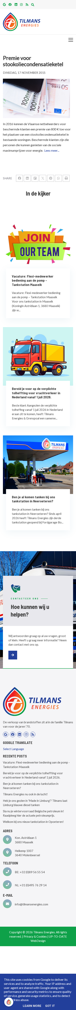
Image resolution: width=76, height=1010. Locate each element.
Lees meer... (51, 150)
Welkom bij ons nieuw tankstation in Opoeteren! (33, 821)
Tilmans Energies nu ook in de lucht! (25, 794)
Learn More (32, 1006)
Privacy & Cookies (35, 936)
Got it (50, 1006)
